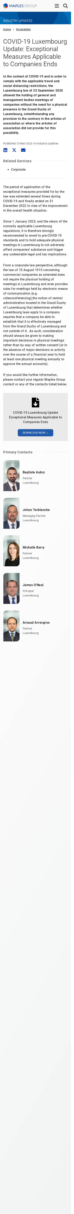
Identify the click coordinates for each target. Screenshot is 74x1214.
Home (7, 29)
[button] (5, 150)
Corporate (18, 169)
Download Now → (35, 432)
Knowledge (23, 29)
